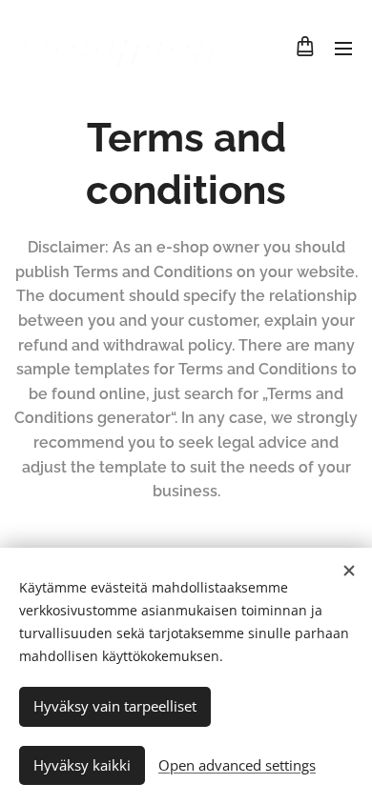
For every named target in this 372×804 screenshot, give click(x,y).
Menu (343, 48)
